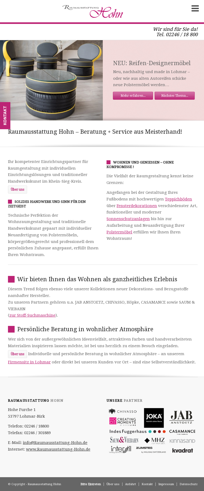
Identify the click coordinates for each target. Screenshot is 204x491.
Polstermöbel (119, 232)
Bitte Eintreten (90, 484)
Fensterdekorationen (137, 205)
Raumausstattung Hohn (44, 484)
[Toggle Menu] (193, 8)
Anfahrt (130, 484)
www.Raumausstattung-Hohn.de (58, 449)
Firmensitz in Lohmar (29, 362)
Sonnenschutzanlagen (128, 218)
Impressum (166, 484)
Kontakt (147, 484)
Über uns (113, 484)
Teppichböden (178, 199)
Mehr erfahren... (133, 96)
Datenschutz (189, 484)
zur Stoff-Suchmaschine (32, 315)
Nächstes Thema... (174, 96)
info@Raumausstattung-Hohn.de (55, 442)
